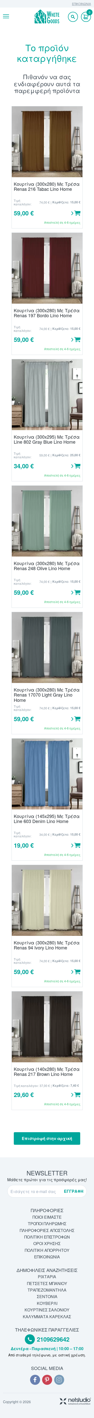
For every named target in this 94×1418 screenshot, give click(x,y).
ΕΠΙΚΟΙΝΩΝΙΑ (81, 4)
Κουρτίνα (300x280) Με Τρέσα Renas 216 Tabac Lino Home (47, 186)
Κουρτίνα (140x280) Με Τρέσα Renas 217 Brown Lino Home (47, 1071)
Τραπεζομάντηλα (47, 1290)
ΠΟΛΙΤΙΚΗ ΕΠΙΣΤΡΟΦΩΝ (47, 1237)
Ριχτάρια (47, 1276)
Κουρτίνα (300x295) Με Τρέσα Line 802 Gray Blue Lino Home (47, 439)
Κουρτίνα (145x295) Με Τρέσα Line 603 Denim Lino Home (47, 819)
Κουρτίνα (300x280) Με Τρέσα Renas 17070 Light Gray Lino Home (47, 694)
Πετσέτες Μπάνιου (47, 1283)
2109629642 (53, 1339)
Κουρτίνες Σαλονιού (47, 1310)
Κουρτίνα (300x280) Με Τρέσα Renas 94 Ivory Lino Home (47, 945)
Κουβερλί (47, 1303)
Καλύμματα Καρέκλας (47, 1316)
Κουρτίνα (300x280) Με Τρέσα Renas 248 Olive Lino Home (47, 566)
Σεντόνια (47, 1296)
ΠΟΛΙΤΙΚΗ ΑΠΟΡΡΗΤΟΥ (47, 1250)
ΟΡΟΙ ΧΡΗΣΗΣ (47, 1243)
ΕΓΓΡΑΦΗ (73, 1191)
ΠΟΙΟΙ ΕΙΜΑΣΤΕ (47, 1217)
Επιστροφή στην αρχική (47, 1138)
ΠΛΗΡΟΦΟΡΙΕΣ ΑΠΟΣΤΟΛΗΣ (47, 1230)
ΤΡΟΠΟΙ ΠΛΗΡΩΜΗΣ (47, 1223)
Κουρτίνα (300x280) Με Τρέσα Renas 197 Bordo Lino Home (47, 313)
